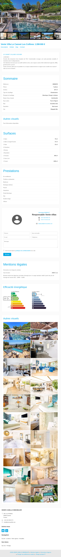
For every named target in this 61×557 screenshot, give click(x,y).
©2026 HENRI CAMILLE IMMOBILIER (19, 552)
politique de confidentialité (22, 250)
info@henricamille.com (9, 522)
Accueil (10, 6)
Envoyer (7, 254)
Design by (41, 554)
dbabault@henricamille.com (45, 223)
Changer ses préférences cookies (25, 554)
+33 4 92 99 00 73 (45, 217)
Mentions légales (35, 552)
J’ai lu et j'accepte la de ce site (20, 250)
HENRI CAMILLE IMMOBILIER (12, 510)
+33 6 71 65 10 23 (45, 219)
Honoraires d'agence (46, 552)
